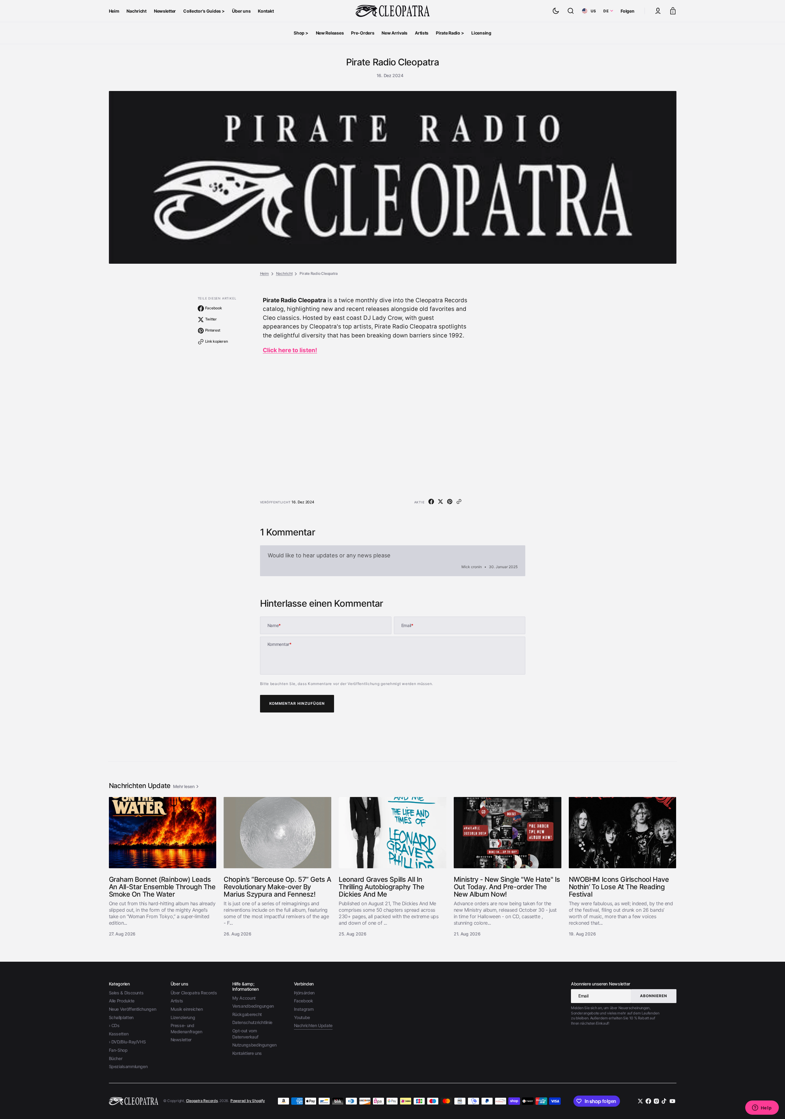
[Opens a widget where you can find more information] (762, 1108)
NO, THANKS (452, 601)
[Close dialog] (506, 497)
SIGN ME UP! (452, 581)
